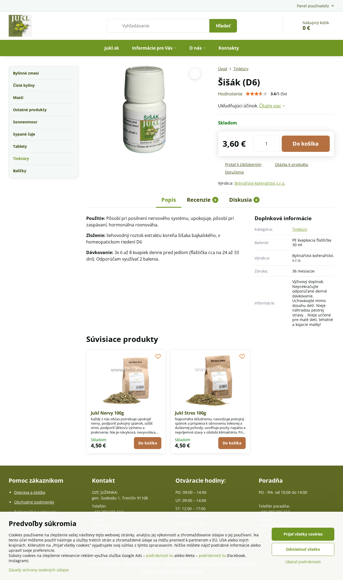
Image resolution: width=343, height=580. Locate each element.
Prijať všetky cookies (303, 534)
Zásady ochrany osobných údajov (39, 569)
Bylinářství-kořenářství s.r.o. (260, 183)
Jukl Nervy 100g (107, 413)
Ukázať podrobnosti (303, 561)
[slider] (256, 94)
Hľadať (223, 26)
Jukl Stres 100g (190, 413)
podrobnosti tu (159, 555)
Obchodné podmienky (34, 502)
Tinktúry (299, 229)
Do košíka (306, 143)
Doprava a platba (29, 492)
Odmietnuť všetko (303, 549)
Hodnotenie (230, 94)
